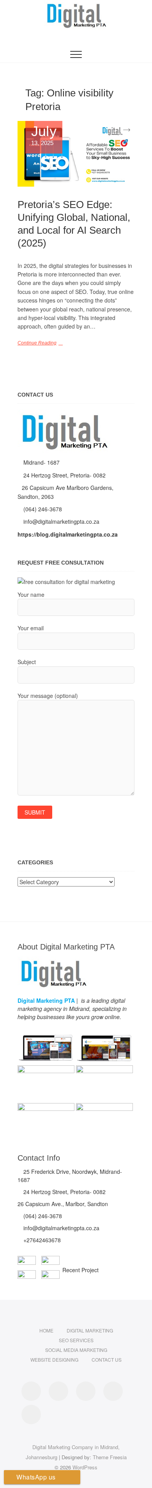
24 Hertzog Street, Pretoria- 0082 (64, 475)
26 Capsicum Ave (44, 487)
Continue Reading (37, 343)
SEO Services (76, 1340)
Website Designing (54, 1359)
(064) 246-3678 (42, 509)
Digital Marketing (90, 1330)
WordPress (84, 1467)
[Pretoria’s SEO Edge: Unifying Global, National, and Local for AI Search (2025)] (76, 153)
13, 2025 (44, 135)
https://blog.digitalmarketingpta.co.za (68, 534)
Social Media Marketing (76, 1349)
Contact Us (107, 1359)
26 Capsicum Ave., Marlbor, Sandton (63, 1204)
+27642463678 (41, 1240)
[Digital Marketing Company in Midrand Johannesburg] (64, 414)
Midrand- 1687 (41, 462)
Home (46, 1330)
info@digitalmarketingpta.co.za (60, 521)
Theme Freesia (110, 1457)
